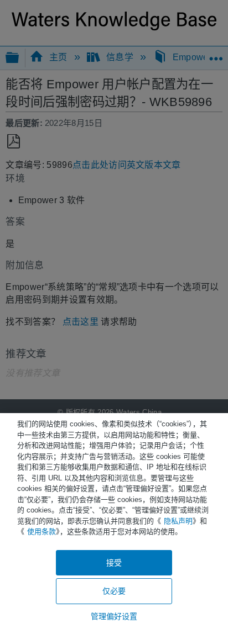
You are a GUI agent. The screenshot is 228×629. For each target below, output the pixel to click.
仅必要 (114, 590)
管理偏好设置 (114, 616)
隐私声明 (178, 521)
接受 (114, 562)
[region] (114, 521)
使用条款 (41, 531)
